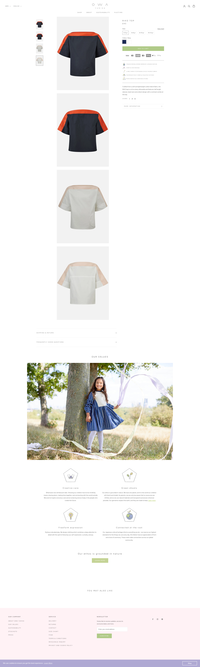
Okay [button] (190, 663)
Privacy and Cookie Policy (60, 645)
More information (132, 106)
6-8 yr (133, 33)
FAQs (51, 635)
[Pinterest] (135, 98)
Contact (52, 628)
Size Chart (53, 631)
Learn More (100, 560)
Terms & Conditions (57, 638)
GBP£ (7, 6)
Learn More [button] (48, 663)
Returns (52, 624)
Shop (79, 12)
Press (10, 635)
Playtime (118, 12)
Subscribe (104, 636)
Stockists (12, 631)
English (17, 6)
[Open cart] (194, 6)
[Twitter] (132, 98)
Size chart (161, 29)
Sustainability (103, 12)
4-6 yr (126, 33)
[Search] (189, 6)
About (89, 12)
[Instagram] (157, 619)
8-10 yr (141, 33)
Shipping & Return (45, 333)
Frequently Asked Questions (50, 342)
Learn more (152, 500)
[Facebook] (129, 98)
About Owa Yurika (16, 621)
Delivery (52, 621)
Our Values (13, 624)
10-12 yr (150, 33)
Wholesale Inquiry (57, 642)
